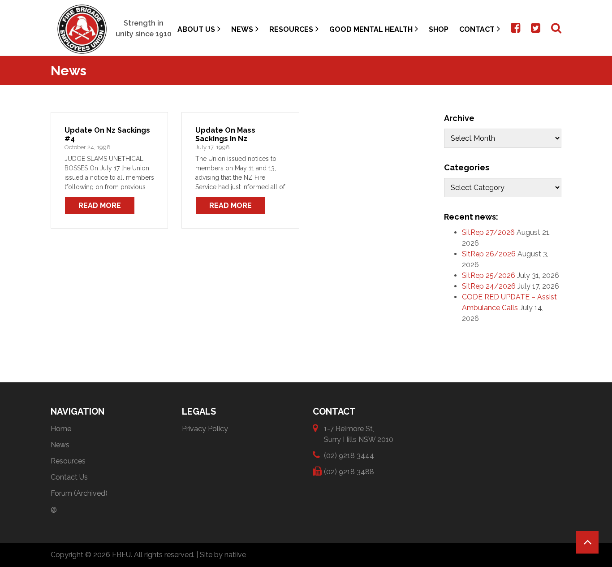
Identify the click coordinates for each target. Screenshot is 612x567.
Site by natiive (223, 554)
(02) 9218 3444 (349, 455)
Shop (438, 29)
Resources (291, 29)
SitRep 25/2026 (488, 275)
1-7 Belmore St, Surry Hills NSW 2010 (358, 434)
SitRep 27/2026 (488, 232)
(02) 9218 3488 (349, 471)
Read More (99, 205)
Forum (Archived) (79, 493)
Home (61, 428)
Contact (477, 29)
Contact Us (69, 477)
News (242, 29)
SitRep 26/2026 (489, 254)
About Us (196, 29)
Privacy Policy (205, 428)
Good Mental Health (371, 29)
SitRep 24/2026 (489, 286)
